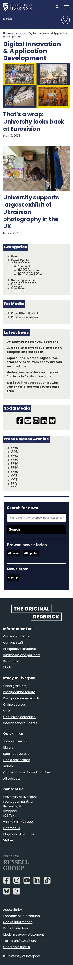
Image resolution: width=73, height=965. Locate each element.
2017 (14, 484)
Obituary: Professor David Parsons (32, 342)
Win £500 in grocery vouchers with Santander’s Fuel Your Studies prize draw (33, 387)
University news (14, 33)
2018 (14, 480)
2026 (14, 448)
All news (13, 553)
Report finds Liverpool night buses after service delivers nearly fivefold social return (34, 362)
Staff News (18, 288)
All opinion (31, 553)
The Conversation (29, 270)
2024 (14, 456)
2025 (14, 452)
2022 (14, 464)
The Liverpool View (30, 274)
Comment (24, 266)
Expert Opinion (20, 260)
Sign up (13, 578)
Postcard (16, 284)
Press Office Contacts (25, 313)
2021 (14, 468)
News (7, 19)
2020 (14, 472)
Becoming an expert (24, 280)
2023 (14, 460)
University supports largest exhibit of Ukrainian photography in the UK (31, 212)
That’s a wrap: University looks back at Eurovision (33, 122)
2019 (14, 476)
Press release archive (25, 317)
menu (65, 20)
